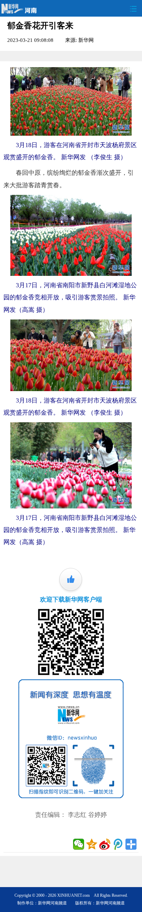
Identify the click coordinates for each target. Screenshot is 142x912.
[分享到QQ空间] (91, 844)
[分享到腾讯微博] (117, 844)
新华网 (86, 39)
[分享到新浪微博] (104, 844)
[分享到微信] (78, 844)
